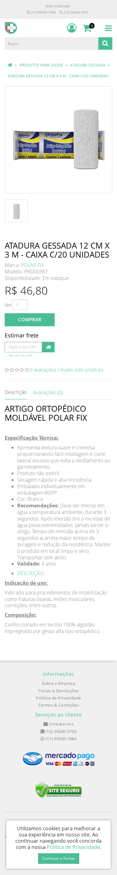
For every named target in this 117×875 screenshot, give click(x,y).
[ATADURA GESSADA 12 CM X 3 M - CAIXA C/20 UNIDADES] (58, 139)
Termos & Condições (58, 705)
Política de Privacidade (58, 698)
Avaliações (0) (48, 392)
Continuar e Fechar (58, 858)
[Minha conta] (71, 28)
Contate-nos (61, 724)
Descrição (16, 392)
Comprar (29, 319)
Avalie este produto (81, 369)
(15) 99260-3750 (75, 12)
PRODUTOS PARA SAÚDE (41, 65)
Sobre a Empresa (59, 683)
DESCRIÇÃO (30, 573)
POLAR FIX (32, 265)
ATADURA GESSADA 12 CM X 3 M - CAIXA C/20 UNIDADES (58, 76)
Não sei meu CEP (20, 355)
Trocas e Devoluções (58, 691)
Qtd (8, 305)
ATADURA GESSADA (87, 65)
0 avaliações (43, 369)
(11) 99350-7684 (43, 12)
